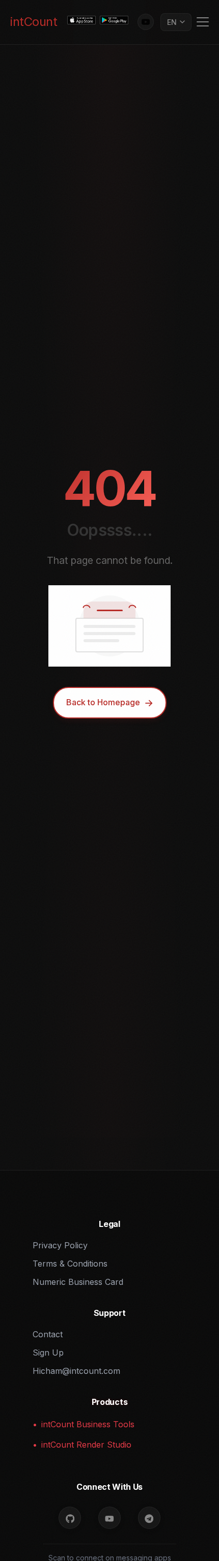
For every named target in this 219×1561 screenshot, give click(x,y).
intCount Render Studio (86, 1444)
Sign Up (48, 1352)
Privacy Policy (60, 1245)
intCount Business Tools (87, 1424)
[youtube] (109, 1518)
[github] (70, 1518)
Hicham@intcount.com (76, 1371)
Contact (48, 1334)
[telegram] (149, 1518)
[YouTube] (146, 22)
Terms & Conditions (70, 1263)
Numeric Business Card (78, 1282)
